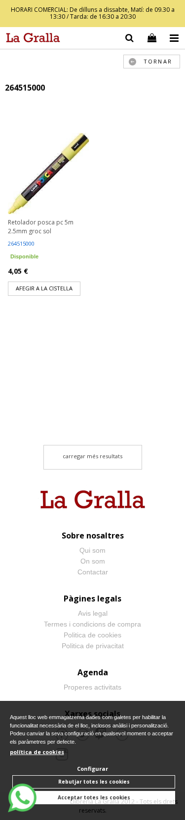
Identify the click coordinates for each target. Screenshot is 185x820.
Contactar (92, 572)
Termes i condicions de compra (92, 624)
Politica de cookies (92, 635)
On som (92, 561)
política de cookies (37, 752)
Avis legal (93, 613)
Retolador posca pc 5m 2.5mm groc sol (41, 226)
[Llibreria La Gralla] (30, 39)
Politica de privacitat (93, 646)
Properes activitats (92, 687)
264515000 (21, 243)
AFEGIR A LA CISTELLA (44, 288)
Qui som (92, 550)
